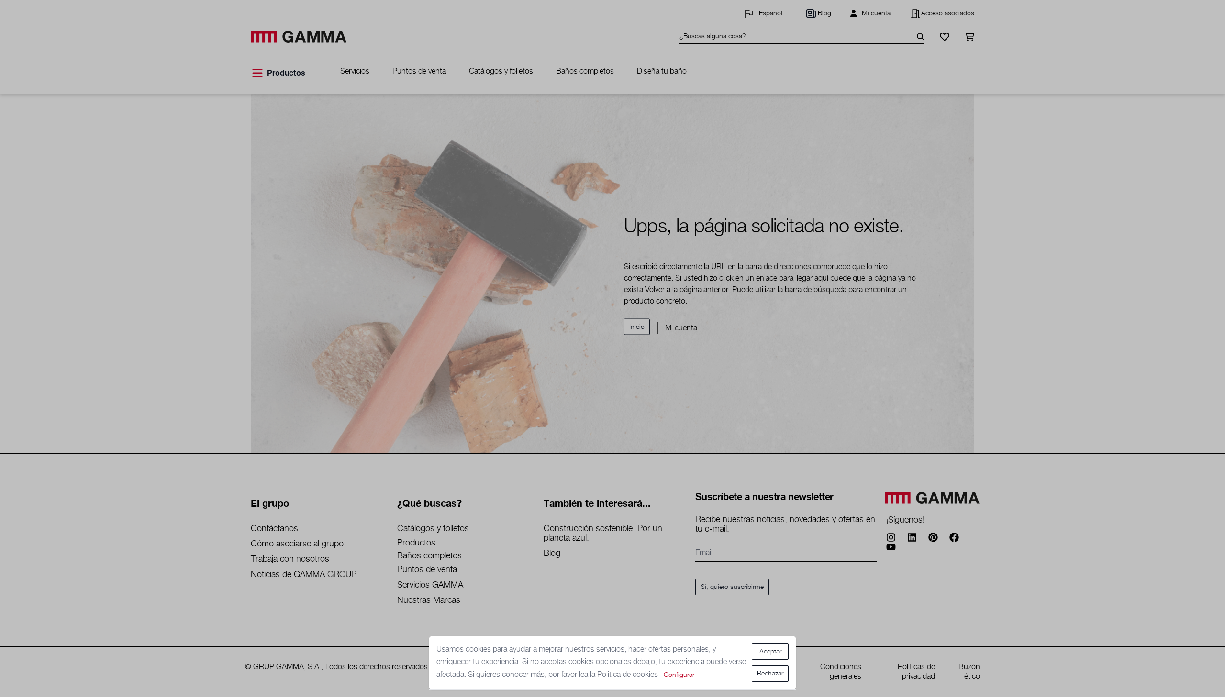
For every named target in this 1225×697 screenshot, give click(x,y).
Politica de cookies (628, 675)
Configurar (679, 675)
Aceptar (770, 651)
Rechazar (770, 673)
